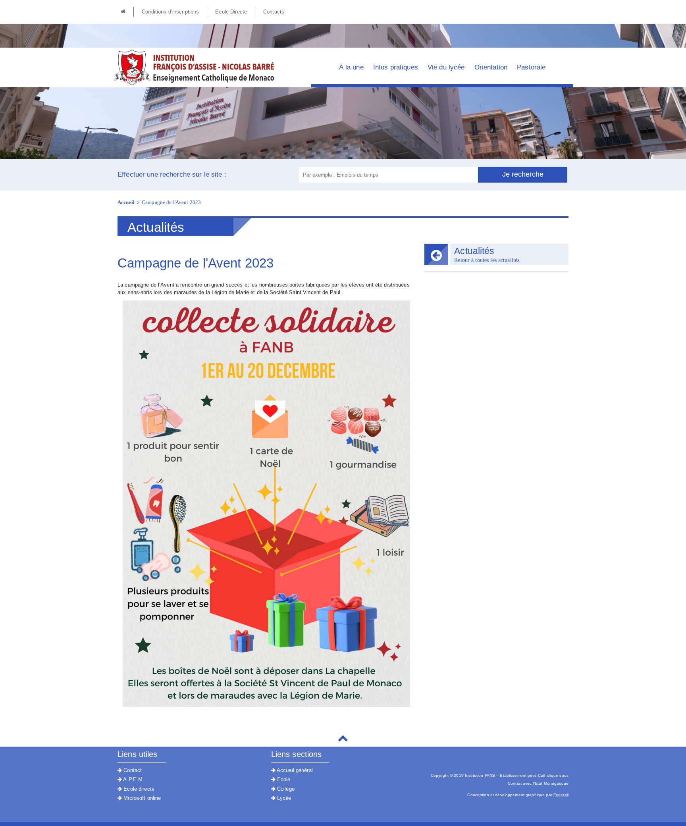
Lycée (283, 798)
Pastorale (531, 67)
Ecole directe (138, 789)
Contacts (273, 12)
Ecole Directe (231, 12)
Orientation (490, 67)
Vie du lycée (446, 67)
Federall (560, 795)
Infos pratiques (395, 67)
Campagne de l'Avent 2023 (171, 202)
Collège (285, 789)
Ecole (283, 779)
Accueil (126, 202)
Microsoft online (141, 798)
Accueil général (294, 770)
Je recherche (522, 174)
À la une (351, 67)
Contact (132, 770)
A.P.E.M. (133, 779)
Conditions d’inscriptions (170, 12)
